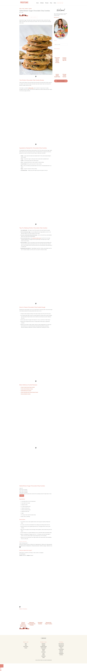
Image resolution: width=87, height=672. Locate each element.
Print (21, 495)
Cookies (30, 8)
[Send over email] (0, 670)
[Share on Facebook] (0, 668)
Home (20, 8)
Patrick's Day (61, 646)
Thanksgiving (61, 653)
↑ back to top (43, 638)
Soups (43, 657)
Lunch (43, 653)
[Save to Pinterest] (1, 665)
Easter (61, 647)
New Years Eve (61, 643)
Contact (26, 647)
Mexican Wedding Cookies (25, 393)
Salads (43, 654)
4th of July (61, 650)
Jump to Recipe (33, 17)
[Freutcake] (24, 3)
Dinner (43, 650)
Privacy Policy (25, 646)
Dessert (26, 8)
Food (23, 8)
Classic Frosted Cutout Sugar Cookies (28, 387)
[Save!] (35, 77)
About (26, 643)
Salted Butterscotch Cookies (26, 390)
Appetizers (43, 643)
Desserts (43, 649)
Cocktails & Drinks (43, 646)
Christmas (61, 654)
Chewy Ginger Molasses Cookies (27, 388)
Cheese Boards (43, 647)
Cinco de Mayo (61, 649)
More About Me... (56, 17)
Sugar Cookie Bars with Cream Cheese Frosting (29, 392)
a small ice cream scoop (36, 238)
